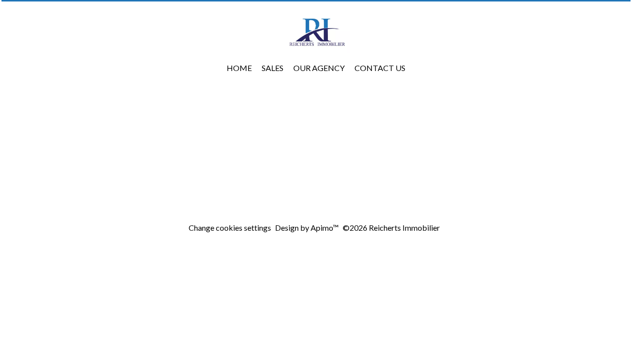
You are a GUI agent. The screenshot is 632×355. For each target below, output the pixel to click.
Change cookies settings (230, 227)
